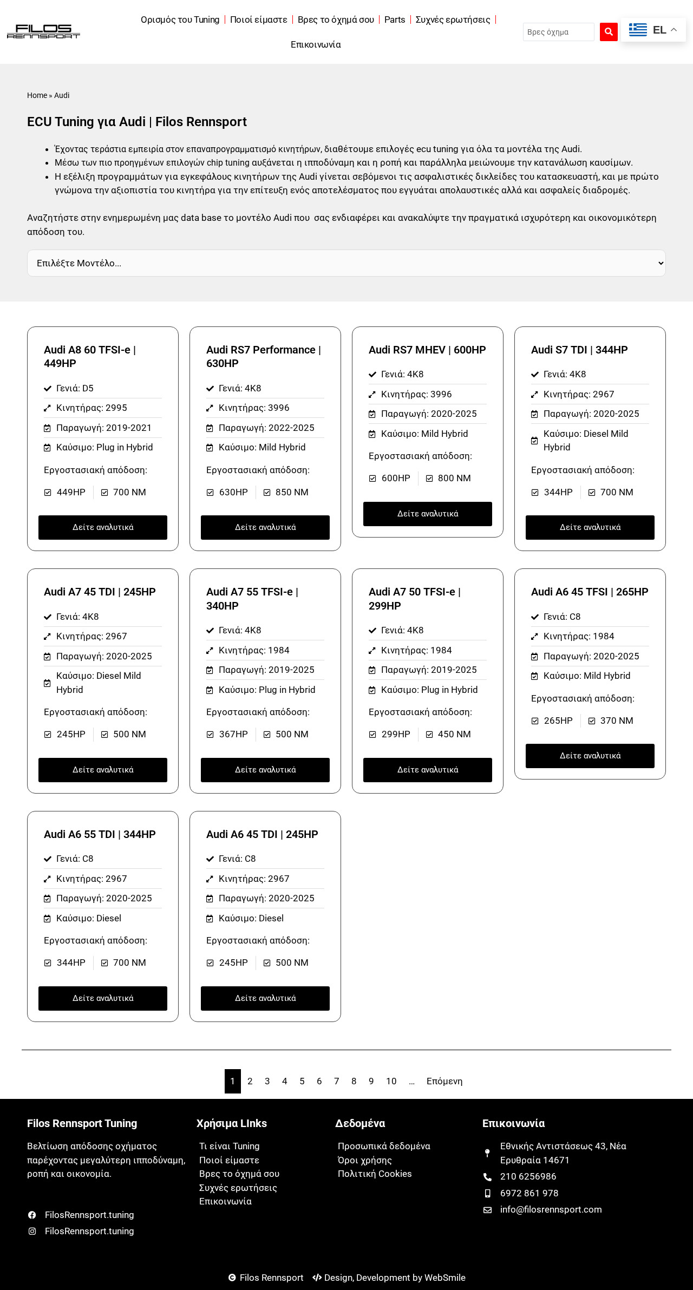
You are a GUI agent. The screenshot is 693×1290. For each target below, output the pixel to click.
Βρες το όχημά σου (336, 19)
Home (37, 95)
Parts (395, 19)
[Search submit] (609, 32)
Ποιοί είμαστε (258, 19)
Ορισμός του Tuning (180, 19)
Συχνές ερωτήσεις (453, 19)
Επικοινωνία (316, 44)
